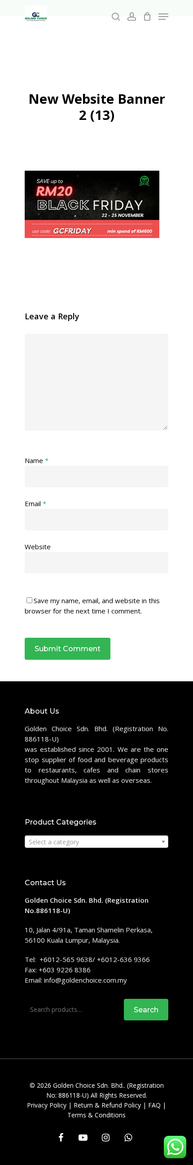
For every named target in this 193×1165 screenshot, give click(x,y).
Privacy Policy (46, 1105)
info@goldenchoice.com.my (85, 979)
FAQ (154, 1105)
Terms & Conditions (96, 1115)
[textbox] (96, 842)
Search (146, 1010)
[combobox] (96, 841)
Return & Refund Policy (107, 1105)
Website (38, 546)
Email (35, 503)
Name (36, 460)
